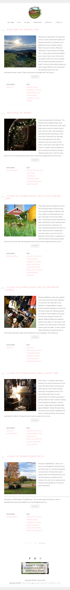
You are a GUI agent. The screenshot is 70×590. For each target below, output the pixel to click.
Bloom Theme (26, 583)
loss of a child (36, 270)
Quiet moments (32, 273)
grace (34, 436)
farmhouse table (32, 356)
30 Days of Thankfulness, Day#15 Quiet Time (32, 373)
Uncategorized (11, 170)
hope (28, 184)
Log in (59, 583)
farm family (30, 93)
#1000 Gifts (30, 256)
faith (39, 90)
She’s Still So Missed (19, 113)
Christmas (30, 173)
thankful (30, 98)
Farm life (35, 525)
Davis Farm (35, 12)
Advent (29, 170)
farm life (9, 87)
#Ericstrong (31, 350)
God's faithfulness (33, 528)
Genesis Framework (40, 583)
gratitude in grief (33, 267)
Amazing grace (32, 87)
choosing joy (31, 90)
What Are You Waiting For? (23, 29)
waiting (29, 101)
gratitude (35, 264)
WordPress (52, 583)
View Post (35, 76)
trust (37, 98)
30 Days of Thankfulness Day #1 (25, 456)
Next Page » (42, 543)
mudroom (30, 361)
